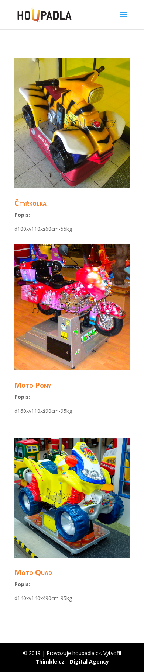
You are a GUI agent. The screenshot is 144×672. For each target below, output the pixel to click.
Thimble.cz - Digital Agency (72, 661)
